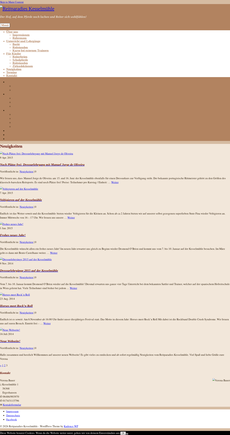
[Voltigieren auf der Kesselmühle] (19, 189)
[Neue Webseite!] (10, 330)
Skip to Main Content (12, 2)
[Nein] (127, 433)
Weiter (115, 182)
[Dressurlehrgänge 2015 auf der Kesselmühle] (26, 259)
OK (123, 433)
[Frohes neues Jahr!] (11, 224)
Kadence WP (71, 426)
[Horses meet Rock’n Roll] (15, 294)
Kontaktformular (12, 404)
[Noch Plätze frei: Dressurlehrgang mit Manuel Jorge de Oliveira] (36, 153)
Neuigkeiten (26, 171)
